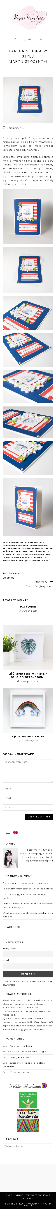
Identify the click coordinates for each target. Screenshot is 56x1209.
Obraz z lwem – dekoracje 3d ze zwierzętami (27, 883)
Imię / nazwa (10, 948)
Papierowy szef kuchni (21, 1045)
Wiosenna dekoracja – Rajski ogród (28, 1051)
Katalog (18, 1195)
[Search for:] (41, 39)
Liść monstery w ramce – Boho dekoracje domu (28, 675)
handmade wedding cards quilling (30, 545)
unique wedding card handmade (30, 557)
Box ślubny (28, 606)
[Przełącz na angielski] (16, 833)
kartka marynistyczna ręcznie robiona (23, 548)
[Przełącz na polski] (8, 833)
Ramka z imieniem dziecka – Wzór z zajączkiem (28, 888)
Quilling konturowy (19, 1057)
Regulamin (28, 1198)
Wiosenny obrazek (19, 1072)
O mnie (9, 1195)
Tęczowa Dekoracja (28, 736)
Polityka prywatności (37, 1195)
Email (6, 960)
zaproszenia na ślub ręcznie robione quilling (26, 560)
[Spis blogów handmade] (28, 1120)
